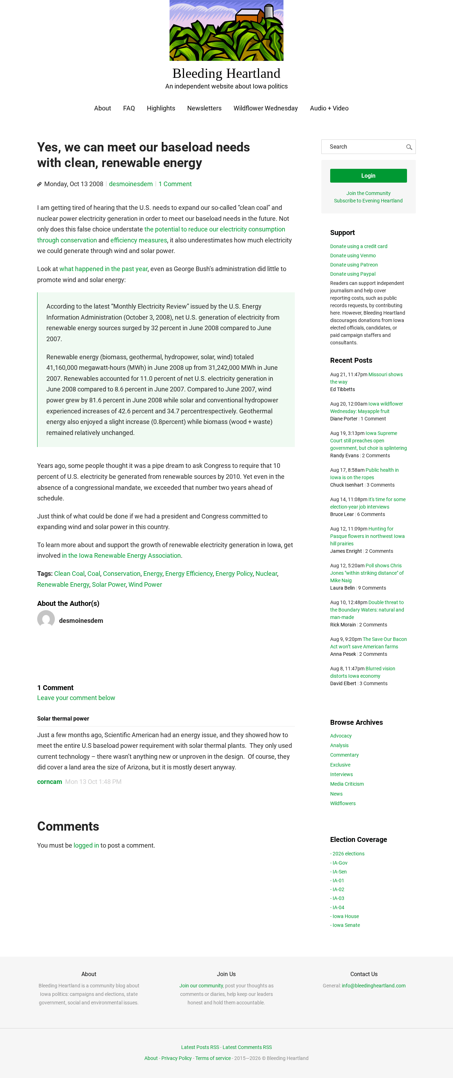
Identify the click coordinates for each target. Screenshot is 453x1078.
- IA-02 (337, 889)
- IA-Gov (339, 863)
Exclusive (340, 765)
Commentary (344, 755)
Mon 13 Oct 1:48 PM (93, 781)
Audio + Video (329, 108)
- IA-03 (337, 898)
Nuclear (266, 573)
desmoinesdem (131, 184)
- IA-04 (337, 907)
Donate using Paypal (352, 274)
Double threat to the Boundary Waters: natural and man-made (367, 610)
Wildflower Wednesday (266, 108)
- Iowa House (344, 916)
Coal (93, 573)
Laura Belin (342, 588)
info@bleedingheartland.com (374, 985)
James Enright (346, 551)
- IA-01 (337, 880)
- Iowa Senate (345, 925)
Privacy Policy (176, 1058)
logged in (86, 845)
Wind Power (145, 584)
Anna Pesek (343, 654)
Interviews (341, 774)
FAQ (129, 108)
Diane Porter (343, 419)
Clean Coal (69, 573)
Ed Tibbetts (342, 389)
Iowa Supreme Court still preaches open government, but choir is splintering (368, 440)
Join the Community (368, 193)
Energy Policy (234, 573)
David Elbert (343, 683)
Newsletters (204, 108)
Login (368, 175)
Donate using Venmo (353, 255)
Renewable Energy (63, 584)
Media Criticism (347, 784)
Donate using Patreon (354, 265)
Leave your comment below (76, 697)
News (336, 794)
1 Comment (175, 184)
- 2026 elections (347, 853)
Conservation (122, 573)
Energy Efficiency (189, 573)
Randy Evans (344, 455)
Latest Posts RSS (200, 1047)
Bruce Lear (342, 514)
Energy (152, 573)
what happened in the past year (103, 269)
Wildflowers (343, 803)
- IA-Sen (338, 872)
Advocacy (341, 736)
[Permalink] (39, 184)
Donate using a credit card (359, 246)
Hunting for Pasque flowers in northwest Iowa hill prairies (367, 536)
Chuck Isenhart (346, 485)
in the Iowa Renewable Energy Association (121, 555)
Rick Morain (343, 624)
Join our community (201, 985)
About (102, 108)
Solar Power (109, 584)
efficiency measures (138, 240)
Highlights (161, 108)
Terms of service (213, 1058)
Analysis (339, 745)
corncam (49, 781)
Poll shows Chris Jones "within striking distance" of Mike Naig (367, 573)
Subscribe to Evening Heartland (368, 200)
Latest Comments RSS (247, 1047)
